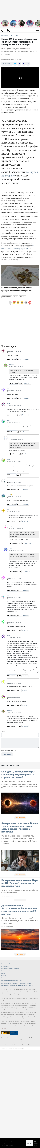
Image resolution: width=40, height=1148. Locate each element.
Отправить (7, 754)
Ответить (25, 359)
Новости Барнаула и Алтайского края (11, 980)
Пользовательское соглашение (10, 968)
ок (7, 480)
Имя (3, 731)
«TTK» (26, 1048)
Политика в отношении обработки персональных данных (17, 985)
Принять (29, 1143)
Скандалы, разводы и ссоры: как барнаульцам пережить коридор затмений (18, 774)
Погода (3, 973)
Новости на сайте (6, 964)
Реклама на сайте (6, 971)
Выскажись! (7, 63)
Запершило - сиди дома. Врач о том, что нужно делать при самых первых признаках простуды (19, 827)
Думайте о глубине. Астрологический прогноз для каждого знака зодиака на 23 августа (19, 909)
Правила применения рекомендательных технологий (16, 983)
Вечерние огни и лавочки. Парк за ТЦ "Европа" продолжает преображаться (19, 883)
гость (8, 509)
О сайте (3, 975)
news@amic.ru (31, 1007)
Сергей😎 (9, 495)
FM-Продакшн (5, 966)
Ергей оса (11, 364)
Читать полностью (20, 817)
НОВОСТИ (4, 35)
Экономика (15, 35)
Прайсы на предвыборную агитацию (11, 978)
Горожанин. (10, 710)
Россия (22, 296)
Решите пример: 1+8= (8, 750)
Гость (8, 349)
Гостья (8, 595)
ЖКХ (15, 296)
